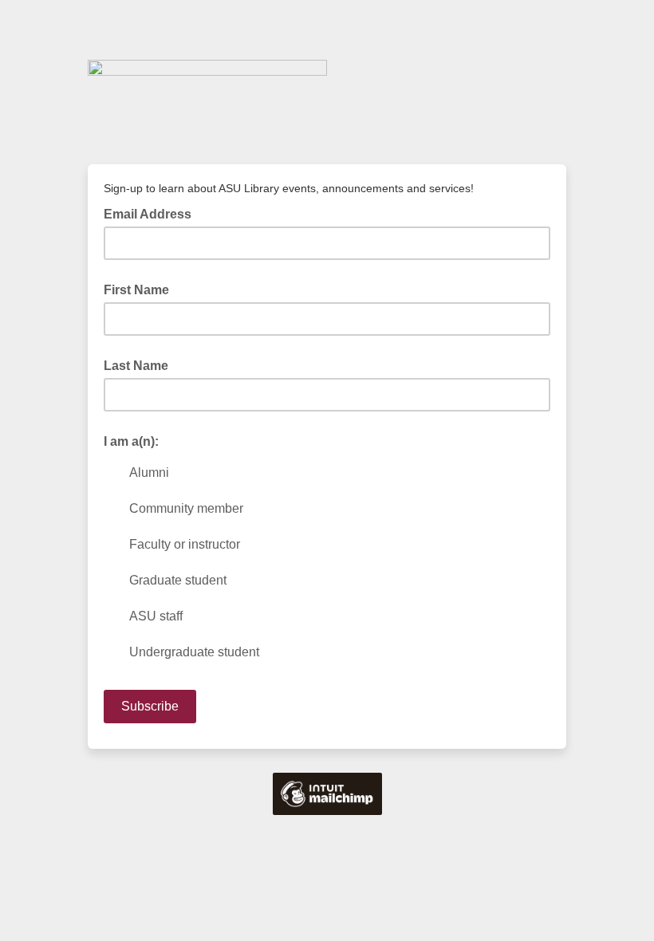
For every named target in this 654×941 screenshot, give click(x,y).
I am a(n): (131, 441)
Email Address (152, 213)
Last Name (136, 365)
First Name (136, 290)
